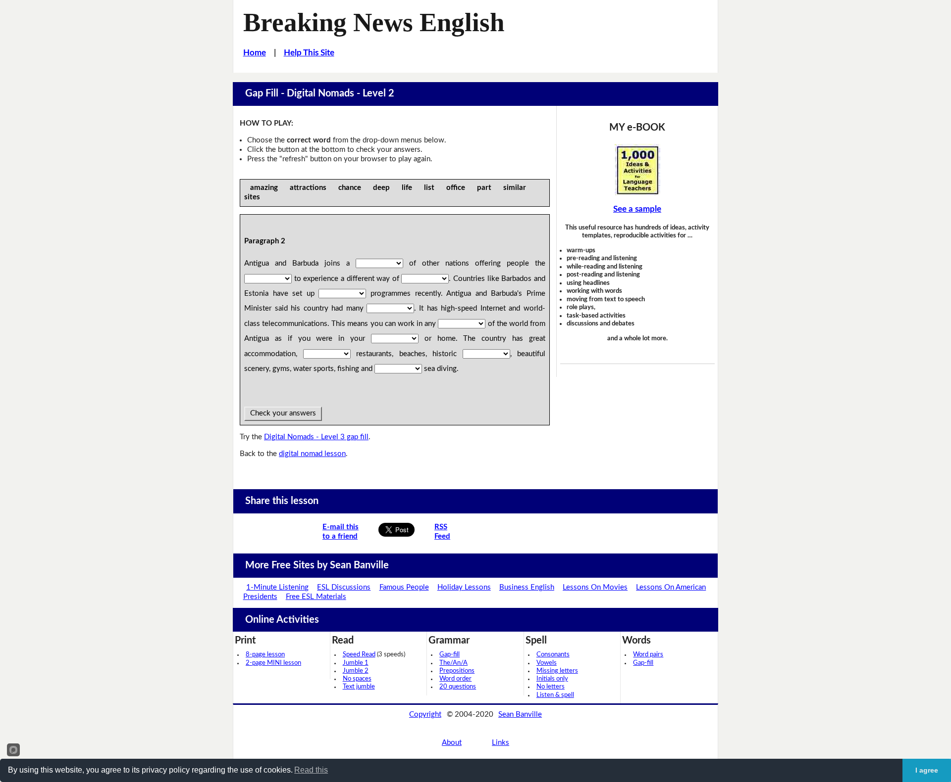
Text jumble (359, 687)
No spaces (357, 679)
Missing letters (557, 671)
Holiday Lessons (464, 587)
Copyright (425, 714)
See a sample (637, 209)
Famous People (404, 587)
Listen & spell (555, 695)
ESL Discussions (343, 587)
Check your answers (283, 413)
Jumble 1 (356, 663)
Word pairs (648, 654)
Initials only (552, 679)
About (452, 742)
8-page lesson (265, 654)
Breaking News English (373, 22)
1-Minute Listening (277, 587)
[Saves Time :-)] (637, 169)
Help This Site (309, 52)
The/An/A (453, 663)
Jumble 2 (356, 671)
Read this (311, 770)
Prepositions (457, 671)
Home (254, 52)
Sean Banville (520, 714)
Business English (526, 587)
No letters (550, 687)
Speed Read (359, 654)
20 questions (457, 687)
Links (500, 742)
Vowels (546, 663)
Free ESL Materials (316, 596)
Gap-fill (449, 654)
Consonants (553, 654)
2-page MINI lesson (273, 663)
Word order (455, 679)
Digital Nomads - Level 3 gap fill (316, 437)
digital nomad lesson (312, 454)
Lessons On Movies (595, 587)
